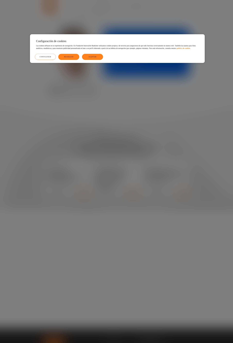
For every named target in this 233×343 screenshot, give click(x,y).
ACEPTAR (92, 57)
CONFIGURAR (45, 57)
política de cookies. (184, 48)
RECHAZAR (68, 57)
